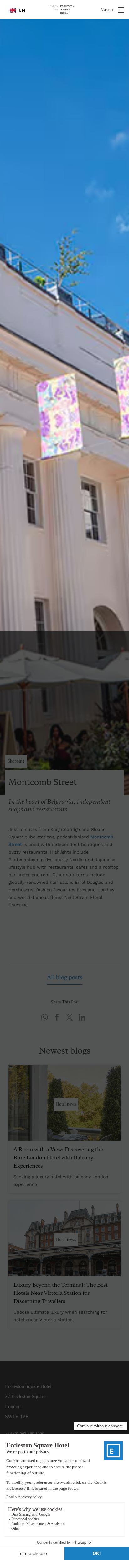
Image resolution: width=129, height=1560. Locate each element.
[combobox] (17, 10)
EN (22, 10)
